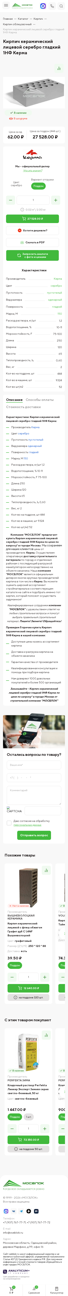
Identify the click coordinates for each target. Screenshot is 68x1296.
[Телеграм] (21, 1211)
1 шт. (29, 1116)
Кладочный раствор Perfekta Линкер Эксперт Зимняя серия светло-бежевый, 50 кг (28, 1089)
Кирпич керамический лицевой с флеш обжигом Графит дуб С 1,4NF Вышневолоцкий (25, 929)
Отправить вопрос (34, 835)
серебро (56, 285)
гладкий (57, 306)
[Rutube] (36, 1211)
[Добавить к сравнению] (58, 68)
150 (60, 313)
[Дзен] (29, 1211)
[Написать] (43, 6)
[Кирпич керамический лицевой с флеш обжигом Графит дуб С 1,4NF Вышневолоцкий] (28, 887)
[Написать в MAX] (6, 1211)
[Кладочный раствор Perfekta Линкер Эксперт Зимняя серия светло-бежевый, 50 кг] (28, 1052)
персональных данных (27, 824)
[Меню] (6, 5)
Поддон (38, 185)
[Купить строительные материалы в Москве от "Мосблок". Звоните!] (24, 1185)
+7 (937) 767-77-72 (38, 1222)
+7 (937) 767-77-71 (14, 1222)
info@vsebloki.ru (13, 1232)
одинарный (55, 299)
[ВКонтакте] (14, 1211)
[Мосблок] (22, 6)
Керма (58, 278)
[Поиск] (61, 6)
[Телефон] (52, 6)
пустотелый (54, 292)
